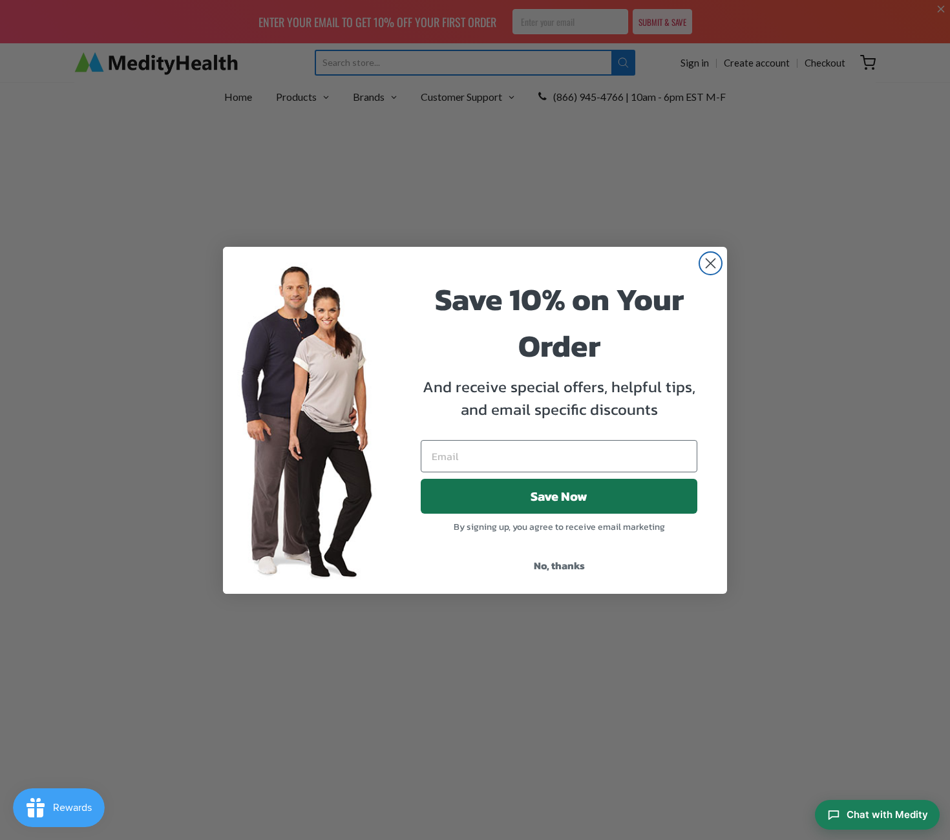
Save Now (559, 496)
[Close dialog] (710, 263)
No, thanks (559, 565)
